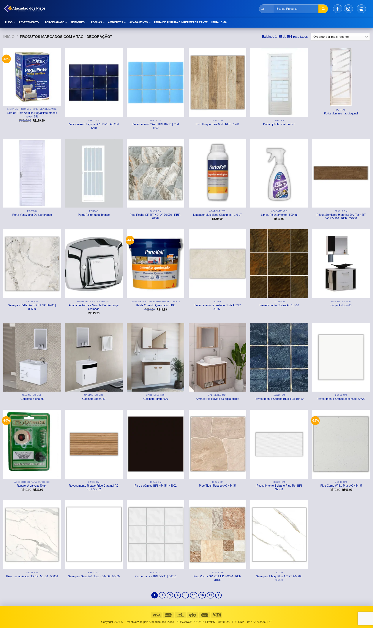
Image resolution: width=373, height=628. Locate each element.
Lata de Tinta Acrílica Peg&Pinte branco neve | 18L (32, 114)
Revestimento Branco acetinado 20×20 (341, 398)
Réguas (96, 22)
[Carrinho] (361, 8)
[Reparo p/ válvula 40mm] (32, 444)
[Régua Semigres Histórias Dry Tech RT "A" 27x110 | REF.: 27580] (341, 173)
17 (210, 595)
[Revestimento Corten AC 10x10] (279, 263)
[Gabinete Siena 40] (94, 357)
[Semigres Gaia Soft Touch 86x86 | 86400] (94, 534)
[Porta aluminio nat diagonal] (341, 77)
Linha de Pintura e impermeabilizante (181, 22)
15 (193, 595)
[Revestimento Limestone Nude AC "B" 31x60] (217, 263)
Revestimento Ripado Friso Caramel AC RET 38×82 (94, 487)
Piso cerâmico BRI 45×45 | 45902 (155, 485)
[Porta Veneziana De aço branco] (32, 173)
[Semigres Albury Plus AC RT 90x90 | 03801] (279, 534)
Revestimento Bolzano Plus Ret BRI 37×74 (279, 487)
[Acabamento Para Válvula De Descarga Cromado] (94, 263)
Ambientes (115, 22)
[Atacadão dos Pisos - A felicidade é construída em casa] (78, 9)
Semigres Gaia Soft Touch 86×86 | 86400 (94, 576)
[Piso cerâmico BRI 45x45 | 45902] (155, 444)
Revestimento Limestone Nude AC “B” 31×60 (217, 307)
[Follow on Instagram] (348, 8)
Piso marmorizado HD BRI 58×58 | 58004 (32, 576)
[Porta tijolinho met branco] (279, 82)
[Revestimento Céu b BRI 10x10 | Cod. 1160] (155, 82)
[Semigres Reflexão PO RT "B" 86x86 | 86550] (32, 263)
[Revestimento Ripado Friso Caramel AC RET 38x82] (94, 444)
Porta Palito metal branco (94, 214)
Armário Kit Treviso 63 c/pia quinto (217, 398)
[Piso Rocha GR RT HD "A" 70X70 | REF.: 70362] (155, 173)
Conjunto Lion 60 (340, 305)
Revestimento (29, 22)
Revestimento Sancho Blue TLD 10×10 (279, 398)
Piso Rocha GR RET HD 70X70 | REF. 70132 (217, 578)
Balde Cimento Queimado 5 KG (155, 305)
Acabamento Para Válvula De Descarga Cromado (94, 307)
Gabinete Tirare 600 (155, 398)
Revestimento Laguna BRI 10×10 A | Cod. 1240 (94, 126)
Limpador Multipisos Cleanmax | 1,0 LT (217, 214)
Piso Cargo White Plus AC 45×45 (341, 485)
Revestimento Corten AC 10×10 (279, 305)
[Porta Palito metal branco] (94, 173)
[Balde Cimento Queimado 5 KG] (155, 263)
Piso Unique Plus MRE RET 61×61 (217, 124)
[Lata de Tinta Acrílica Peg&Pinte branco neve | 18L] (32, 77)
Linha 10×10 (219, 22)
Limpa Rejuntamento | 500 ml (279, 214)
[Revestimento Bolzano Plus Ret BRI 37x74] (279, 444)
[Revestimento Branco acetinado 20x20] (341, 357)
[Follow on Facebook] (337, 8)
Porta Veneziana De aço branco (32, 214)
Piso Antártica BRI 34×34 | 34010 (155, 576)
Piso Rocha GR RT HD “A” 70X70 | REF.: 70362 (155, 216)
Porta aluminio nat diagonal (341, 113)
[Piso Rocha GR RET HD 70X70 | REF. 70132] (217, 534)
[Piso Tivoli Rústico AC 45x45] (217, 444)
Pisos (9, 22)
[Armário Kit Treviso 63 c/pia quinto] (217, 357)
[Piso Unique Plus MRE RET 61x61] (217, 82)
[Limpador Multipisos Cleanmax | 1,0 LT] (217, 173)
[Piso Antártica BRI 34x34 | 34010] (155, 534)
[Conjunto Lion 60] (341, 263)
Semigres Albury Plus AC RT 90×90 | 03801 (279, 578)
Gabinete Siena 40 (93, 398)
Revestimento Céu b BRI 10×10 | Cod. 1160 (156, 126)
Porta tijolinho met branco (279, 124)
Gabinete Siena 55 (32, 398)
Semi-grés (77, 22)
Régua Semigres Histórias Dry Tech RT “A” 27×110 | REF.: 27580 (341, 216)
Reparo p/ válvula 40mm (32, 485)
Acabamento (138, 22)
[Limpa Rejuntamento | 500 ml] (279, 173)
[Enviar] (323, 9)
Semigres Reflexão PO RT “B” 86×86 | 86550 (32, 307)
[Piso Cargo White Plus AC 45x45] (341, 444)
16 (202, 595)
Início (8, 37)
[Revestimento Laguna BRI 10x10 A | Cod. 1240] (94, 82)
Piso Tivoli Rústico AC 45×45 (217, 485)
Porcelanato (54, 22)
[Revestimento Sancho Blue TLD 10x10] (279, 357)
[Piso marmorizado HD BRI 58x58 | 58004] (32, 534)
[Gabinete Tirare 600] (155, 357)
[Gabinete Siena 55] (32, 357)
